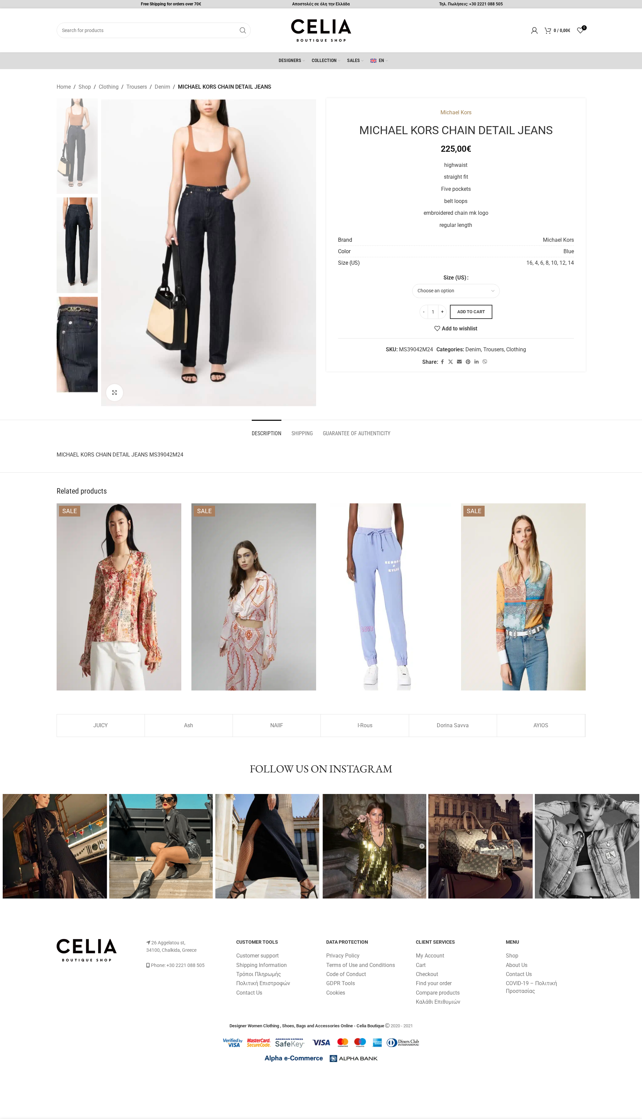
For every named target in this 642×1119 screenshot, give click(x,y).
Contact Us (249, 993)
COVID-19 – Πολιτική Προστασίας (531, 987)
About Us (516, 965)
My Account (430, 955)
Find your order (434, 983)
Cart (421, 965)
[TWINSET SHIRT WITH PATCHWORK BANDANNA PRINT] (523, 596)
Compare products (438, 993)
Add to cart (471, 311)
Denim (162, 87)
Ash (188, 725)
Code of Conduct (346, 974)
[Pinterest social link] (468, 361)
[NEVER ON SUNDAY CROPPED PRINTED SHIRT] (253, 596)
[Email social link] (459, 361)
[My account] (534, 30)
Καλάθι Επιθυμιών (438, 1002)
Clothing (109, 87)
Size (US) (455, 277)
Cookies (335, 993)
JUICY (100, 725)
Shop (85, 87)
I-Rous (365, 725)
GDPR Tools (340, 983)
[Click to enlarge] (114, 392)
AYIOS (540, 725)
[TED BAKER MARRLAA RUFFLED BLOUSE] (119, 596)
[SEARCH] (243, 30)
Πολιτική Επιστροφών (263, 983)
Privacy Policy (343, 955)
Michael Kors (455, 112)
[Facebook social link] (442, 361)
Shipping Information (261, 965)
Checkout (427, 974)
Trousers (136, 87)
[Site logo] (321, 30)
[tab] (266, 430)
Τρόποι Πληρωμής (258, 974)
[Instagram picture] (55, 846)
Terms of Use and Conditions (360, 965)
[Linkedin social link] (476, 361)
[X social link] (450, 361)
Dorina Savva (453, 725)
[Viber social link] (485, 361)
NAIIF (276, 725)
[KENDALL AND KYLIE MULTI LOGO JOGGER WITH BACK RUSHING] (388, 596)
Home (64, 87)
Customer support (257, 955)
